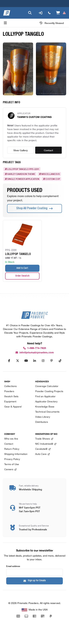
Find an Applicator (45, 396)
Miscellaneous (50, 174)
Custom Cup (52, 178)
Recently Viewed (54, 23)
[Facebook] (9, 360)
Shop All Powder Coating (31, 208)
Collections (10, 386)
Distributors (41, 422)
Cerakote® (41, 449)
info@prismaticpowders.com (36, 352)
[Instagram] (43, 360)
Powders (9, 391)
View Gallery (20, 150)
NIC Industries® (44, 444)
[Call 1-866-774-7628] (49, 13)
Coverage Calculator (46, 386)
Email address (13, 565)
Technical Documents (47, 412)
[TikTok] (60, 360)
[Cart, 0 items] (61, 12)
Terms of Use (11, 464)
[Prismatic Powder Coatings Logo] (6, 13)
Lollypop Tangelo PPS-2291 (23, 169)
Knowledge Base (44, 407)
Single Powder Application (23, 178)
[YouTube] (26, 360)
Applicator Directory (46, 402)
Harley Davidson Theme (21, 174)
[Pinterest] (51, 360)
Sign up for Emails (37, 580)
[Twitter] (17, 360)
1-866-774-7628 (36, 348)
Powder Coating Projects (49, 391)
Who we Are (11, 439)
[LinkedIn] (34, 360)
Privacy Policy (12, 459)
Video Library (42, 417)
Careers (8, 469)
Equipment (10, 402)
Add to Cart (22, 268)
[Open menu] (5, 23)
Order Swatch (22, 276)
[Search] (30, 13)
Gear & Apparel (13, 407)
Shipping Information (15, 454)
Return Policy (11, 449)
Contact (48, 150)
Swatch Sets (11, 396)
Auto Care (41, 454)
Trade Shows (42, 439)
